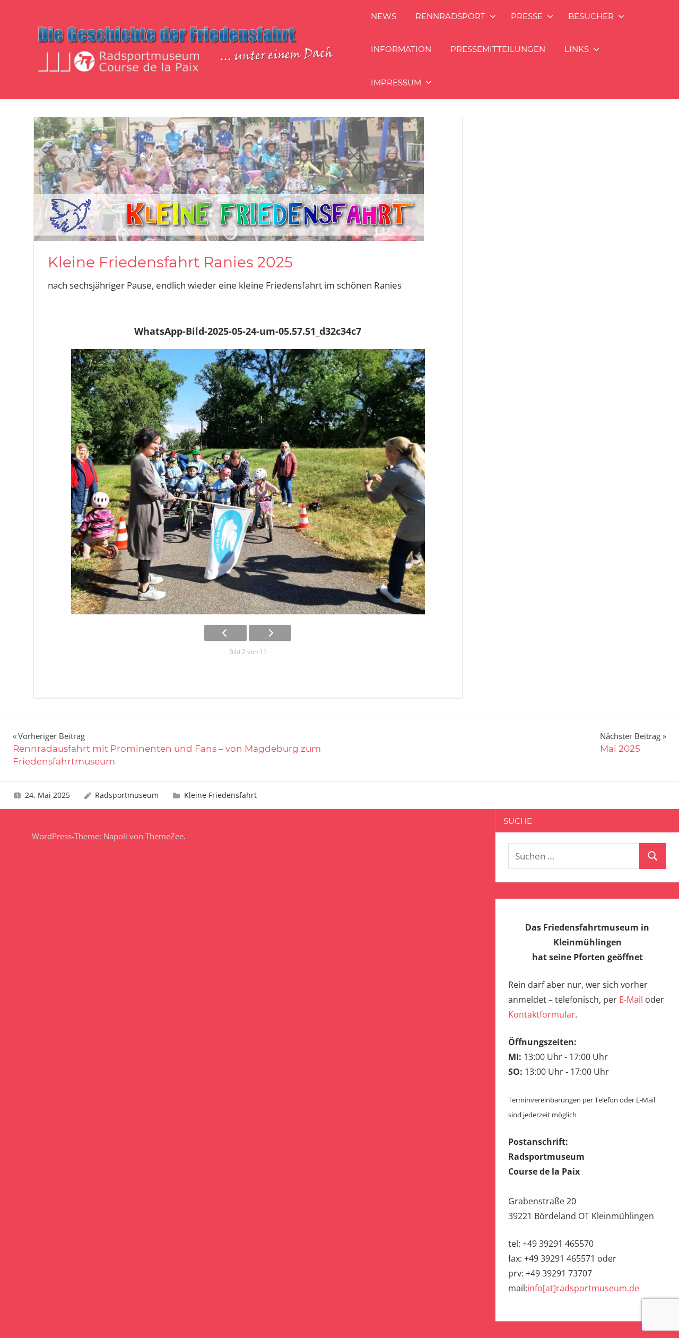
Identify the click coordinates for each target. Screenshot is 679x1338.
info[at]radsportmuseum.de (583, 1288)
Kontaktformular (541, 1014)
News (383, 16)
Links (576, 49)
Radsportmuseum (127, 795)
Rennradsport (450, 16)
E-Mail (631, 999)
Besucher (591, 16)
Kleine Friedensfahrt (220, 795)
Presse (527, 16)
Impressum (396, 82)
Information (401, 49)
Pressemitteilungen (497, 49)
